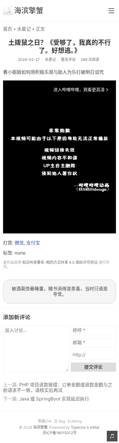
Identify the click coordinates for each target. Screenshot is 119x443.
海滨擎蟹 (28, 10)
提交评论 (93, 367)
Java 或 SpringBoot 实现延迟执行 (54, 399)
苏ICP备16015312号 (60, 432)
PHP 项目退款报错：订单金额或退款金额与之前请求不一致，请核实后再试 (57, 387)
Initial (94, 427)
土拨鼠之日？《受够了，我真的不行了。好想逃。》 (59, 46)
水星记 (24, 29)
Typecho (78, 427)
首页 (7, 29)
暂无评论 (68, 59)
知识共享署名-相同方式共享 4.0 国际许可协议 (60, 262)
